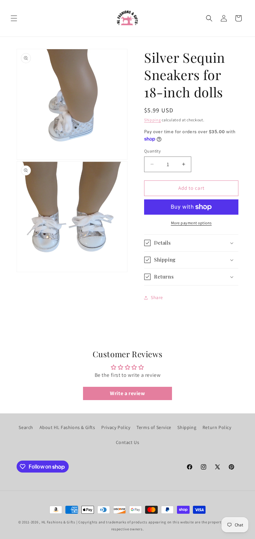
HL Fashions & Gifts (58, 522)
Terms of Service (153, 427)
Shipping (152, 119)
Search (26, 427)
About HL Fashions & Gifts (67, 427)
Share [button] (157, 297)
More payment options (191, 222)
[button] (14, 18)
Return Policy (217, 427)
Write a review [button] (127, 393)
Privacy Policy (115, 427)
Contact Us (127, 442)
